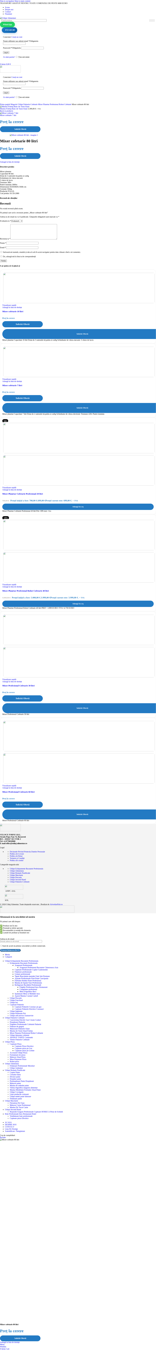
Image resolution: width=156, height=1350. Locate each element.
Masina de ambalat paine (19, 1085)
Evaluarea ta (5, 221)
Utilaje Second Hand (18, 880)
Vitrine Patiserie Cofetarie (19, 1040)
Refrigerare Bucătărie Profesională (28, 985)
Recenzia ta (5, 239)
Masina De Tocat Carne (19, 1107)
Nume (3, 243)
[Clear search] (147, 20)
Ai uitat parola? (9, 57)
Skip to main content (22, 1)
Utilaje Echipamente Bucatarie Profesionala (26, 869)
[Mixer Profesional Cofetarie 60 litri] (79, 751)
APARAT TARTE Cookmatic (21, 1037)
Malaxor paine (15, 1083)
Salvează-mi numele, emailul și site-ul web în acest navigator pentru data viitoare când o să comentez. (42, 252)
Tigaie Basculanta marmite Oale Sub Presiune (32, 976)
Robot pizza (14, 1061)
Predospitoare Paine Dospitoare (22, 1081)
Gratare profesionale (22, 974)
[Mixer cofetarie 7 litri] (79, 376)
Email (3, 247)
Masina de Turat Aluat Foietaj (21, 1031)
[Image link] (10, 830)
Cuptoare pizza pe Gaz (23, 1048)
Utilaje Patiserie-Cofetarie (19, 882)
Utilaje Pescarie (16, 877)
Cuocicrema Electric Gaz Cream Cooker (25, 1020)
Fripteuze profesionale (23, 972)
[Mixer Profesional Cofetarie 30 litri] (79, 644)
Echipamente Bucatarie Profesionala (24, 963)
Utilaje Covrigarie (17, 1092)
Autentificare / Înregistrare (15, 1131)
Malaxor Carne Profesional (20, 1105)
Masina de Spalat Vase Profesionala (28, 983)
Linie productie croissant (19, 1094)
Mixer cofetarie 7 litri (8, 115)
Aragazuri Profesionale (23, 965)
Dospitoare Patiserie (17, 1022)
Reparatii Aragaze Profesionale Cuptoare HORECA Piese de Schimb (36, 1112)
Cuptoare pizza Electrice (19, 1118)
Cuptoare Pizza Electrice (24, 1046)
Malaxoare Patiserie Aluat (19, 1029)
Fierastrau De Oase (17, 1103)
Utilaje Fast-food (16, 1000)
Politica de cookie (16, 860)
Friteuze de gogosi (17, 1026)
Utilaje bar (14, 1002)
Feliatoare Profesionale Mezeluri (22, 1066)
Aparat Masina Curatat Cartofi (26, 996)
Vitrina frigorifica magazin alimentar (24, 1088)
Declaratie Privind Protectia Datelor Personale (27, 852)
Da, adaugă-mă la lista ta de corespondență (19, 256)
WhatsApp (7, 24)
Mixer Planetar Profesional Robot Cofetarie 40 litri (25, 591)
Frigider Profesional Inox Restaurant (33, 987)
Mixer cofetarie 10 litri (12, 311)
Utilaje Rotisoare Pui (18, 1013)
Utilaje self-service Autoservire (21, 1016)
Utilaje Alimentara (17, 871)
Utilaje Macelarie (16, 875)
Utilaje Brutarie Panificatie (20, 873)
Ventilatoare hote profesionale (21, 1116)
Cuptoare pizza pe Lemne (24, 1051)
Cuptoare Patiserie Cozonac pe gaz (28, 1007)
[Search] (152, 20)
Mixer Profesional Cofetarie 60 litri (18, 792)
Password (12, 48)
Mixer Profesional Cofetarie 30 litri (18, 686)
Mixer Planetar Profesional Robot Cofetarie (26, 1033)
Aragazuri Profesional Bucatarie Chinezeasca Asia (39, 967)
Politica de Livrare (17, 854)
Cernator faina (15, 1075)
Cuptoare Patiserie (17, 1005)
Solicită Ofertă (20, 129)
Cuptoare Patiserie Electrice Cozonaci (29, 1009)
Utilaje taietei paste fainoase (20, 1096)
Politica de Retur (16, 856)
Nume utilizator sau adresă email (20, 41)
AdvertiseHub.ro (56, 904)
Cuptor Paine (15, 1072)
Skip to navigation (7, 1)
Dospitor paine (15, 1079)
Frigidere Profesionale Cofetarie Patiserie (25, 1024)
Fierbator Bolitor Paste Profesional (28, 981)
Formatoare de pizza (17, 1055)
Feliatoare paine (16, 1099)
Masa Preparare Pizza (18, 1059)
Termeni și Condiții (17, 858)
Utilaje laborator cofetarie (19, 1035)
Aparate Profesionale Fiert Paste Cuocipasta (31, 978)
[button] (78, 507)
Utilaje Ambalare (16, 1068)
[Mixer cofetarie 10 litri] (79, 302)
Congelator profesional (28, 989)
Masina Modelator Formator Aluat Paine (25, 1090)
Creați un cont (16, 37)
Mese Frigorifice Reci (28, 991)
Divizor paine (15, 1077)
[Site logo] (8, 18)
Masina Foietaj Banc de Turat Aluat (14, 109)
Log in (6, 52)
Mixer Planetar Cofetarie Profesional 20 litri (22, 494)
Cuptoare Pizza (15, 1044)
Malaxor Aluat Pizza (17, 1057)
